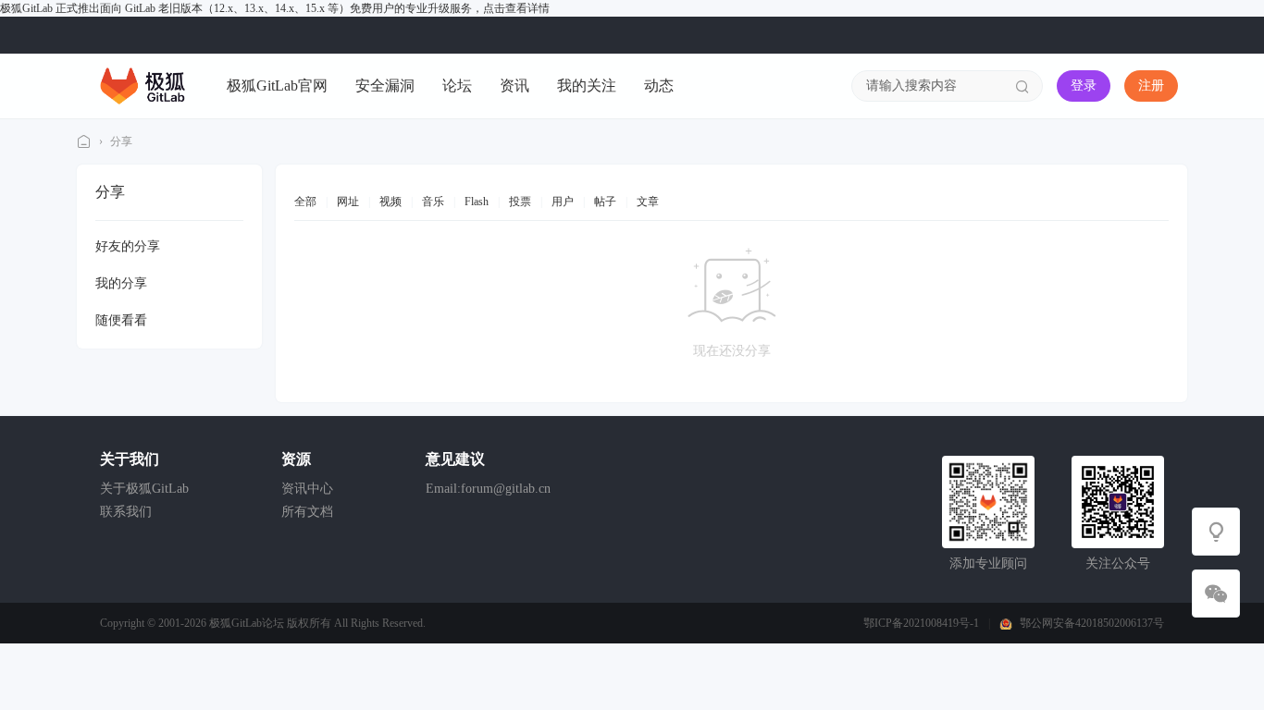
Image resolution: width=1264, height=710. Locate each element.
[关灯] (1216, 532)
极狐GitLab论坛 (84, 142)
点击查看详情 (516, 8)
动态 (659, 85)
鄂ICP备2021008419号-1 (921, 623)
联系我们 (126, 512)
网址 (348, 201)
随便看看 (121, 320)
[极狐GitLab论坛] (142, 85)
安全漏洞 (385, 85)
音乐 (433, 201)
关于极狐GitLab (144, 489)
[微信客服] (1216, 593)
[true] (1022, 86)
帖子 (605, 201)
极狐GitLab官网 (277, 85)
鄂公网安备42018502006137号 (1092, 623)
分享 (121, 141)
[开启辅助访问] (1165, 35)
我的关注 (586, 85)
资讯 (514, 85)
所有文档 (307, 512)
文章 (648, 201)
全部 (305, 201)
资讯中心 (307, 489)
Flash (477, 201)
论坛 (457, 85)
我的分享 (121, 283)
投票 (520, 201)
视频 (390, 201)
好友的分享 (127, 246)
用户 (562, 201)
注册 (1151, 85)
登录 (1084, 85)
